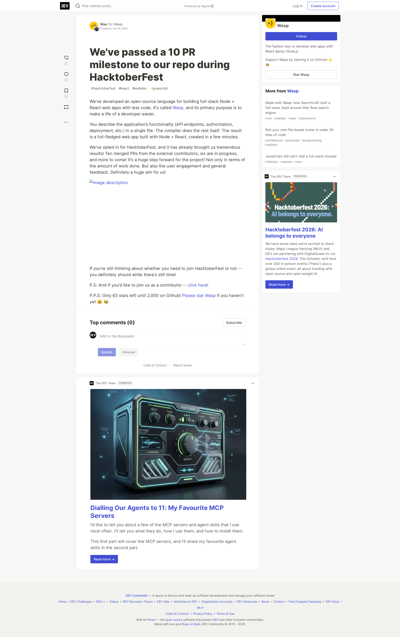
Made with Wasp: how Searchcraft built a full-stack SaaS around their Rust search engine (297, 110)
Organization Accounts (216, 601)
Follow (301, 36)
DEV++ (100, 601)
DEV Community (137, 595)
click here (197, 285)
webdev (139, 88)
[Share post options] (66, 122)
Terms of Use (225, 613)
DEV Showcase (247, 601)
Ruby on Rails (191, 624)
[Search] (78, 6)
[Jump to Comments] (66, 76)
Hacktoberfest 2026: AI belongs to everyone (294, 233)
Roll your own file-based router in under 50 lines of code (299, 137)
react (124, 88)
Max (103, 24)
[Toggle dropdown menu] (253, 383)
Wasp (118, 24)
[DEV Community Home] (65, 6)
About (265, 601)
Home (62, 601)
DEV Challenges (81, 601)
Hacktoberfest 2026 (281, 259)
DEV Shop (332, 601)
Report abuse (182, 365)
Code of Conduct (155, 365)
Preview (128, 352)
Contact (279, 601)
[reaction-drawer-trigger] (66, 59)
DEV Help (163, 601)
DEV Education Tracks (138, 601)
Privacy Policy (202, 613)
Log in (297, 6)
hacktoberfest (103, 88)
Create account (323, 6)
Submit (106, 352)
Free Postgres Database (305, 601)
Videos (114, 601)
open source (173, 619)
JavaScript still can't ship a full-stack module (300, 158)
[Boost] (66, 107)
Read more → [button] (104, 559)
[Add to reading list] (66, 92)
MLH (200, 607)
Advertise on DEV (185, 601)
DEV (216, 619)
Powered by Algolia (197, 6)
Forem (151, 619)
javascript (159, 88)
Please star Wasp (199, 295)
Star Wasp (301, 74)
